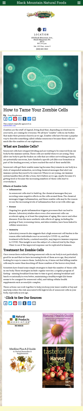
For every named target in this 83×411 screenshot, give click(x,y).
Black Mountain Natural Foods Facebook (44, 29)
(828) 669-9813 (42, 49)
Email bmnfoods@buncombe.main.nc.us (39, 29)
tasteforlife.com (9, 126)
